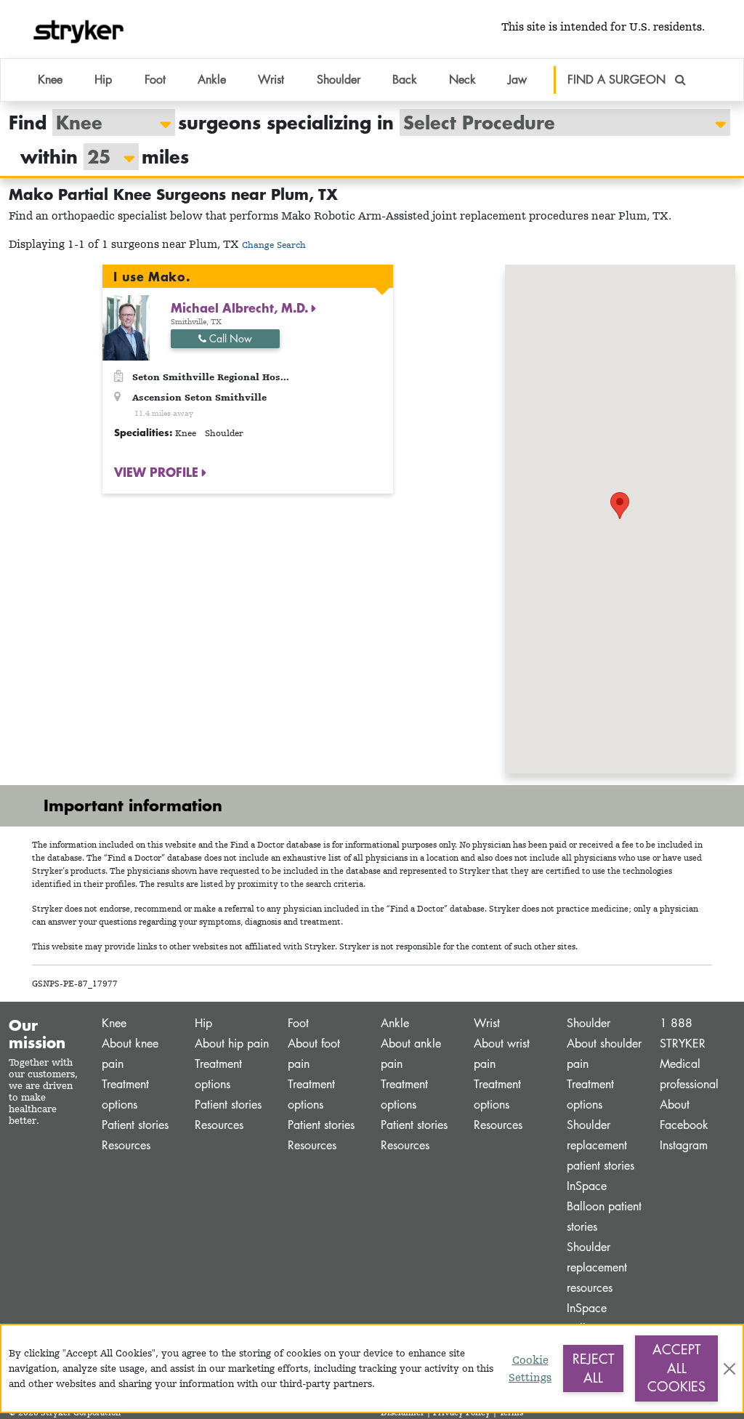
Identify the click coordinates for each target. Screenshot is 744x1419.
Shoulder (588, 1023)
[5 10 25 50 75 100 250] (104, 156)
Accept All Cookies (676, 1367)
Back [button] (404, 79)
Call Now (229, 338)
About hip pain (232, 1043)
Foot (298, 1023)
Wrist (487, 1023)
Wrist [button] (271, 79)
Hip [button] (103, 79)
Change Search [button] (274, 244)
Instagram (684, 1145)
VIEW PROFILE (158, 472)
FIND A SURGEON (618, 79)
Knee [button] (50, 79)
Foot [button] (155, 79)
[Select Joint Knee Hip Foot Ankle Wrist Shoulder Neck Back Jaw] (106, 122)
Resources (126, 1145)
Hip (203, 1023)
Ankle (395, 1023)
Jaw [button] (517, 79)
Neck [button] (462, 79)
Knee (114, 1023)
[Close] (729, 1369)
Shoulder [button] (338, 79)
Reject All (593, 1368)
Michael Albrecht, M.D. (241, 307)
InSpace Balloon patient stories (604, 1206)
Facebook (684, 1125)
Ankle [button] (212, 79)
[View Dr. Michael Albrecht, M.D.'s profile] (126, 327)
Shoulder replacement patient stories (600, 1145)
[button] (619, 505)
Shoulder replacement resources (597, 1267)
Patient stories (135, 1125)
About (675, 1104)
